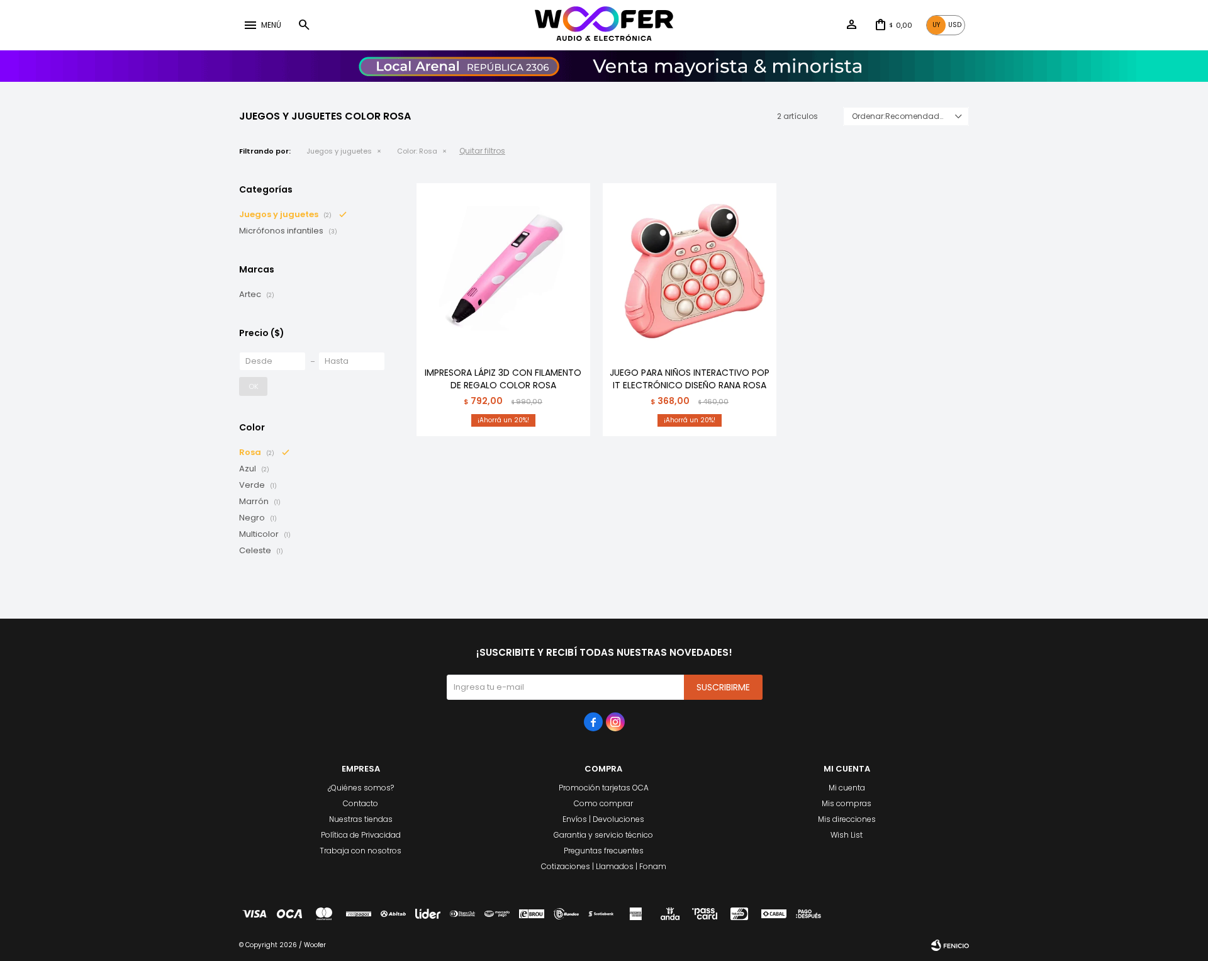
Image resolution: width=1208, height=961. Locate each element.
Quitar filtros (482, 150)
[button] (304, 25)
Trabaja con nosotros (360, 850)
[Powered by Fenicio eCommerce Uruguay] (950, 945)
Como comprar (603, 803)
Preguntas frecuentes (604, 850)
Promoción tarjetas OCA (604, 787)
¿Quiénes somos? (361, 787)
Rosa (417, 151)
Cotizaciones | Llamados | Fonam (603, 866)
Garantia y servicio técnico (603, 834)
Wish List (846, 834)
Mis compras (846, 803)
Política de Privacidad (361, 834)
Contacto (360, 803)
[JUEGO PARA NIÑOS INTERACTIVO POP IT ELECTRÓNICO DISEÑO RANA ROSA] (689, 270)
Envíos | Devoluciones (603, 819)
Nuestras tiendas (361, 819)
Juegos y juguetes (339, 151)
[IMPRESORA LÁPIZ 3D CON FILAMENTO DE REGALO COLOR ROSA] (503, 270)
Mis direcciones (847, 819)
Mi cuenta (847, 787)
